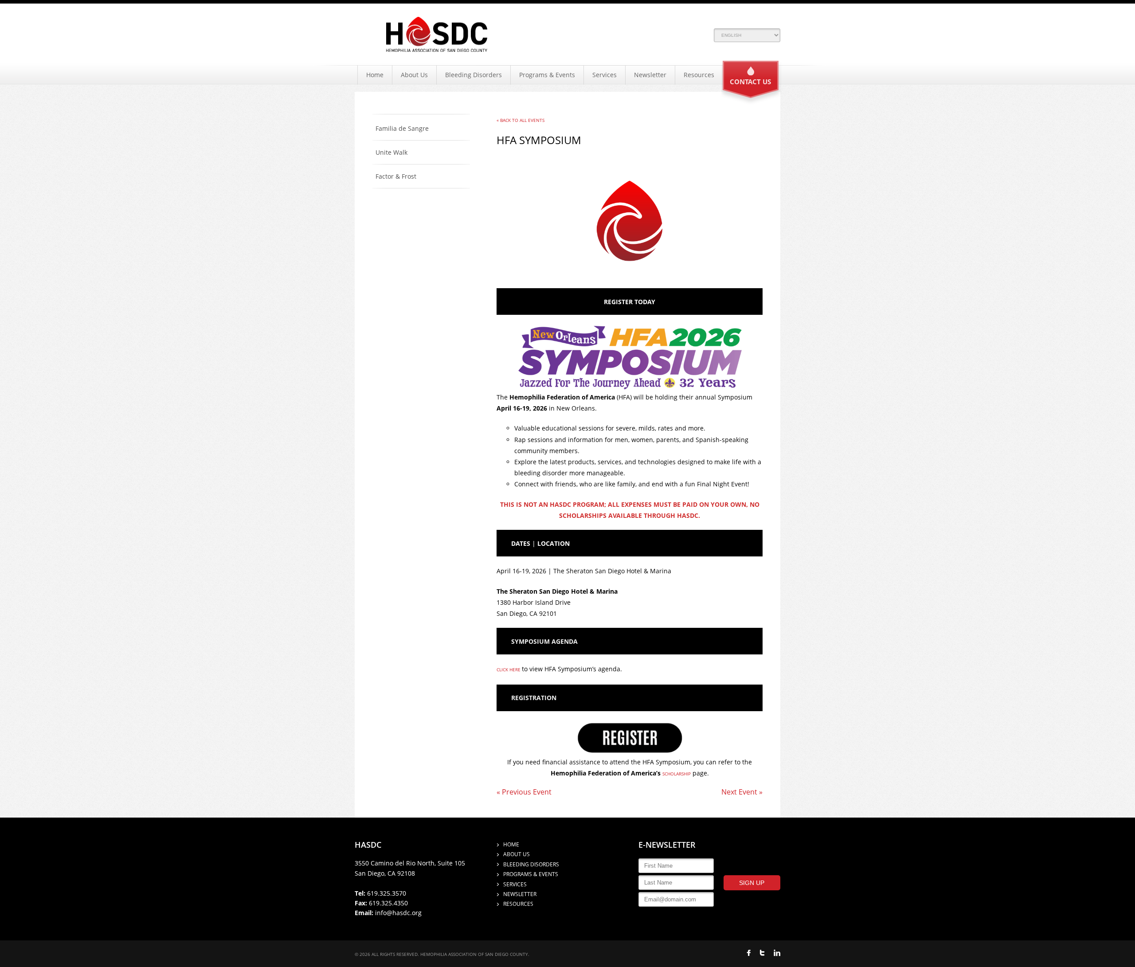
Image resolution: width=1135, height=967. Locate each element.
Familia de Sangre (402, 128)
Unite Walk (391, 152)
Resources (699, 74)
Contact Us (750, 81)
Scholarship (676, 774)
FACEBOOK (749, 952)
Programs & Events (547, 74)
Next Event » (742, 792)
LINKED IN (777, 952)
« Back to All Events (520, 120)
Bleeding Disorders (473, 74)
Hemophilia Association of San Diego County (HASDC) (437, 34)
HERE (515, 669)
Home (375, 74)
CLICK (502, 669)
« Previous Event (524, 792)
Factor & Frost (396, 176)
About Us (414, 74)
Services (604, 74)
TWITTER (762, 952)
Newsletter (650, 74)
